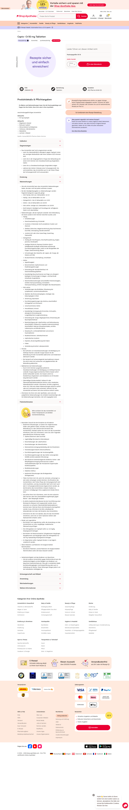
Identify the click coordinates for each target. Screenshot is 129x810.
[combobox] (72, 64)
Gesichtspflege (69, 607)
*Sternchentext (5, 8)
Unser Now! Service (77, 11)
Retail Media (40, 720)
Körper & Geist (93, 612)
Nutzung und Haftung (62, 719)
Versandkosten (22, 723)
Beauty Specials (70, 615)
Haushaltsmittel (70, 633)
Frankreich (100, 754)
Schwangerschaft (46, 615)
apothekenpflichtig (45, 40)
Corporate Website (42, 718)
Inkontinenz (92, 627)
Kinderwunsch (45, 612)
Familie (41, 23)
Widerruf (58, 724)
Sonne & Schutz (70, 612)
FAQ (18, 715)
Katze (43, 646)
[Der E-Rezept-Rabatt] (52, 28)
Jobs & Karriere (41, 723)
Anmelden (94, 727)
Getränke (20, 630)
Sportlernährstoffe (23, 643)
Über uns (109, 11)
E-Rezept (20, 728)
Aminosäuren (21, 646)
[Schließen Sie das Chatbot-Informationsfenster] (93, 795)
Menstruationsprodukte (72, 627)
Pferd (42, 648)
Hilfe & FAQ (103, 11)
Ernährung (92, 607)
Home (19, 31)
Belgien (68, 754)
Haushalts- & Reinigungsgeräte (74, 630)
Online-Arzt (59, 11)
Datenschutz (60, 727)
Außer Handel (56, 40)
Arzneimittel (33, 23)
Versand (19, 720)
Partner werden (41, 726)
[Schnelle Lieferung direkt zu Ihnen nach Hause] (45, 665)
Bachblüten (44, 625)
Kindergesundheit (46, 607)
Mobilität (91, 633)
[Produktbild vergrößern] (40, 62)
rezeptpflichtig (22, 40)
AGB (57, 722)
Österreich (79, 754)
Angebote (70, 23)
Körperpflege (69, 609)
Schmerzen (20, 615)
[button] (40, 141)
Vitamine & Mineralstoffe (25, 607)
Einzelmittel (44, 627)
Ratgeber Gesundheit (95, 615)
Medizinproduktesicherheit (25, 734)
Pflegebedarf (93, 630)
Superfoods (21, 633)
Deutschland (57, 754)
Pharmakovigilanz (22, 731)
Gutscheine (67, 11)
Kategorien (24, 23)
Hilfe (18, 718)
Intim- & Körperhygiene (72, 625)
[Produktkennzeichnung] (32, 90)
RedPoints (78, 23)
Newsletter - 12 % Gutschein (46, 11)
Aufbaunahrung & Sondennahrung (99, 625)
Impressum (59, 737)
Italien (110, 754)
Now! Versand (21, 726)
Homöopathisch (46, 630)
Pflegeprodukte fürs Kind (48, 609)
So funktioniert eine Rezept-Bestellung (89, 112)
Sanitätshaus (61, 23)
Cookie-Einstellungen (62, 735)
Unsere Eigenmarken (43, 734)
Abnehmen (20, 625)
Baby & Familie (93, 609)
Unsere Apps (40, 731)
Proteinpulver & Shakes (24, 648)
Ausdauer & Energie (23, 651)
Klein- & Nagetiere (47, 651)
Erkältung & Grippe (23, 612)
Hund (42, 643)
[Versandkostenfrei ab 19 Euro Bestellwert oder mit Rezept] (108, 664)
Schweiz (89, 754)
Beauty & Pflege (50, 23)
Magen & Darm (22, 609)
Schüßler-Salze (46, 633)
